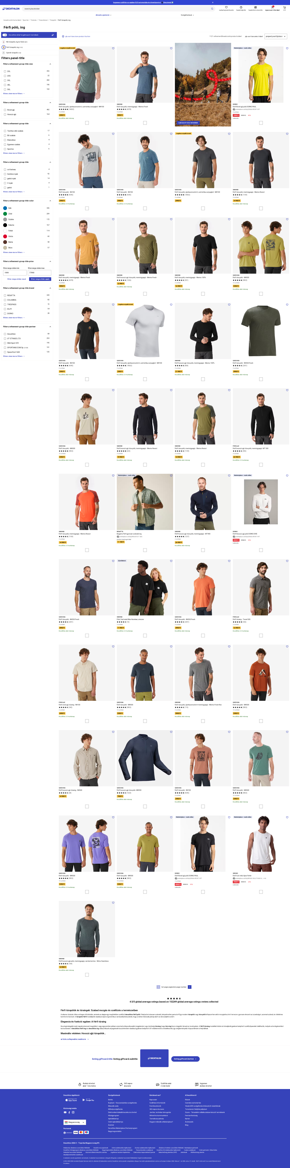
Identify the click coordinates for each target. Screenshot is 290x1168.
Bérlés (110, 1100)
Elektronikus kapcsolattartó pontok (144, 1152)
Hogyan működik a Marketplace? (161, 1122)
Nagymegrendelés (114, 1131)
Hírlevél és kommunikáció (159, 1115)
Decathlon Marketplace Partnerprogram (122, 1128)
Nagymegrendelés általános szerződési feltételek (117, 1150)
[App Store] (72, 1100)
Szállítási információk (157, 1103)
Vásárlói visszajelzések (100, 1148)
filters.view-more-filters (12, 93)
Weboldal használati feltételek (72, 1152)
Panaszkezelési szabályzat (144, 1150)
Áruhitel (111, 1125)
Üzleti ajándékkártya (115, 1122)
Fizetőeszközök (155, 1106)
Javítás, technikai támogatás (160, 1112)
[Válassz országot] (74, 1122)
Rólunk (187, 1100)
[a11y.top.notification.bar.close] (213, 2)
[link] (188, 123)
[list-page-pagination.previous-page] (158, 987)
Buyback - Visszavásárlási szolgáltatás (122, 1103)
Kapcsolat (153, 1100)
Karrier (187, 1119)
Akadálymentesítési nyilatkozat (73, 1155)
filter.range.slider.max (36, 268)
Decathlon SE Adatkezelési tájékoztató (168, 1150)
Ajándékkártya (113, 1119)
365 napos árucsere (157, 1109)
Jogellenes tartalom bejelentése (120, 1152)
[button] (27, 71)
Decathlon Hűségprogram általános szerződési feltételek (80, 1150)
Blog (186, 1125)
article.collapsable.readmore (73, 1039)
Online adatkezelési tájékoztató (121, 1148)
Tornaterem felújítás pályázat (196, 1109)
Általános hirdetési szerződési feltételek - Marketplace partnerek (178, 1148)
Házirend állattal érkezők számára (96, 1152)
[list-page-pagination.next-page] (189, 987)
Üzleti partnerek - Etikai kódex (208, 1150)
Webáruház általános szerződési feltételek (76, 1148)
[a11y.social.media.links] (65, 1112)
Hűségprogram (113, 1115)
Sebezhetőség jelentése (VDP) (168, 1152)
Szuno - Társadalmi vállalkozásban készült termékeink (205, 1112)
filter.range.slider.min (11, 268)
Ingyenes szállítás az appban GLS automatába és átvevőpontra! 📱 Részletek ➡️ (143, 2)
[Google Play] (90, 1100)
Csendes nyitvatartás (193, 1103)
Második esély (113, 1106)
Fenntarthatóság (191, 1115)
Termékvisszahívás (157, 1119)
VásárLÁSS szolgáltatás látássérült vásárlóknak (202, 1106)
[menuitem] (103, 15)
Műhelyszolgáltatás (115, 1109)
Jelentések (183, 1152)
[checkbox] (27, 208)
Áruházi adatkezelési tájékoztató (145, 1148)
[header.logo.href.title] (11, 9)
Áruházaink (189, 1122)
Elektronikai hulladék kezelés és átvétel (122, 1112)
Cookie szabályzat (190, 1150)
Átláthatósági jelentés (197, 1152)
